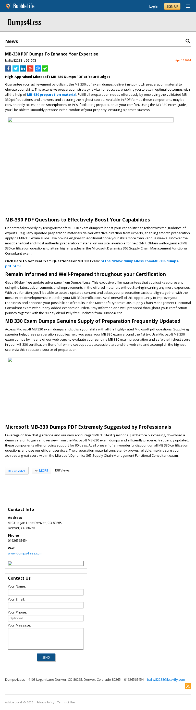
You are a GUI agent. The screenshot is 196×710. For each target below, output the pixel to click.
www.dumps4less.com (25, 553)
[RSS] (188, 686)
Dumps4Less (25, 21)
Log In (153, 6)
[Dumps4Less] (10, 564)
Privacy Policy (45, 702)
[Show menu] (186, 6)
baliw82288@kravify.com (166, 679)
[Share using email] (38, 70)
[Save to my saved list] (45, 70)
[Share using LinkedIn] (23, 70)
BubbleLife (23, 6)
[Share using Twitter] (16, 70)
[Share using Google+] (30, 70)
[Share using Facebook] (8, 70)
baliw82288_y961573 (20, 60)
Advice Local (13, 702)
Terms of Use (66, 702)
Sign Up (172, 6)
